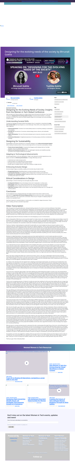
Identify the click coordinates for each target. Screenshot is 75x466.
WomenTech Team (18, 381)
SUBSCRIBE (11, 427)
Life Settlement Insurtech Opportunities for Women (37, 400)
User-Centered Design (60, 121)
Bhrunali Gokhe (15, 98)
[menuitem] (27, 440)
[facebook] (31, 460)
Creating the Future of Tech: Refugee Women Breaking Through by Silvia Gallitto (58, 401)
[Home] (2, 25)
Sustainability (58, 113)
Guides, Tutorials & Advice (54, 363)
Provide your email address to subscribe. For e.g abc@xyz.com (17, 424)
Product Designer (59, 129)
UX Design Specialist (60, 126)
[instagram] (37, 460)
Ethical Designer (59, 131)
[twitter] (40, 460)
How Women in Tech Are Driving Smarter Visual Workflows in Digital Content (57, 367)
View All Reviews (11, 105)
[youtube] (43, 460)
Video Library (9, 376)
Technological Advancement (58, 117)
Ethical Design (58, 119)
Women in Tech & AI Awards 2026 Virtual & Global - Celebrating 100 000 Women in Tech (40, 1)
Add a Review (19, 105)
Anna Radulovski (61, 406)
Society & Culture (59, 101)
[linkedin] (34, 460)
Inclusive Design (59, 111)
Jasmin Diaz (60, 372)
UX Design (57, 109)
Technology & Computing (61, 99)
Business (57, 104)
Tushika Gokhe (38, 98)
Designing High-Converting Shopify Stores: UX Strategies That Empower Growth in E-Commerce (15, 401)
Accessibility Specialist (60, 133)
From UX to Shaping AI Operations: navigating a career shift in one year (25, 379)
